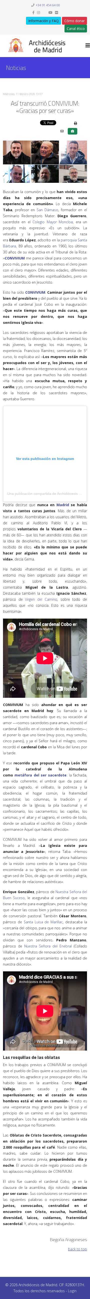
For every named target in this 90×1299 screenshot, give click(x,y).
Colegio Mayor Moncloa (52, 222)
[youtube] (50, 12)
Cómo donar (74, 20)
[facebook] (33, 12)
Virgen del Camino (41, 599)
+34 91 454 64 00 (48, 5)
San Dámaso (47, 209)
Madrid (62, 504)
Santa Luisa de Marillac (43, 922)
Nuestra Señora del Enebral (48, 946)
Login (72, 1290)
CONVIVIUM (15, 258)
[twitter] (44, 12)
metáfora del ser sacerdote (40, 775)
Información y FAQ (43, 20)
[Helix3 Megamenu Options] (88, 45)
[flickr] (56, 12)
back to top (77, 1249)
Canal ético (76, 28)
